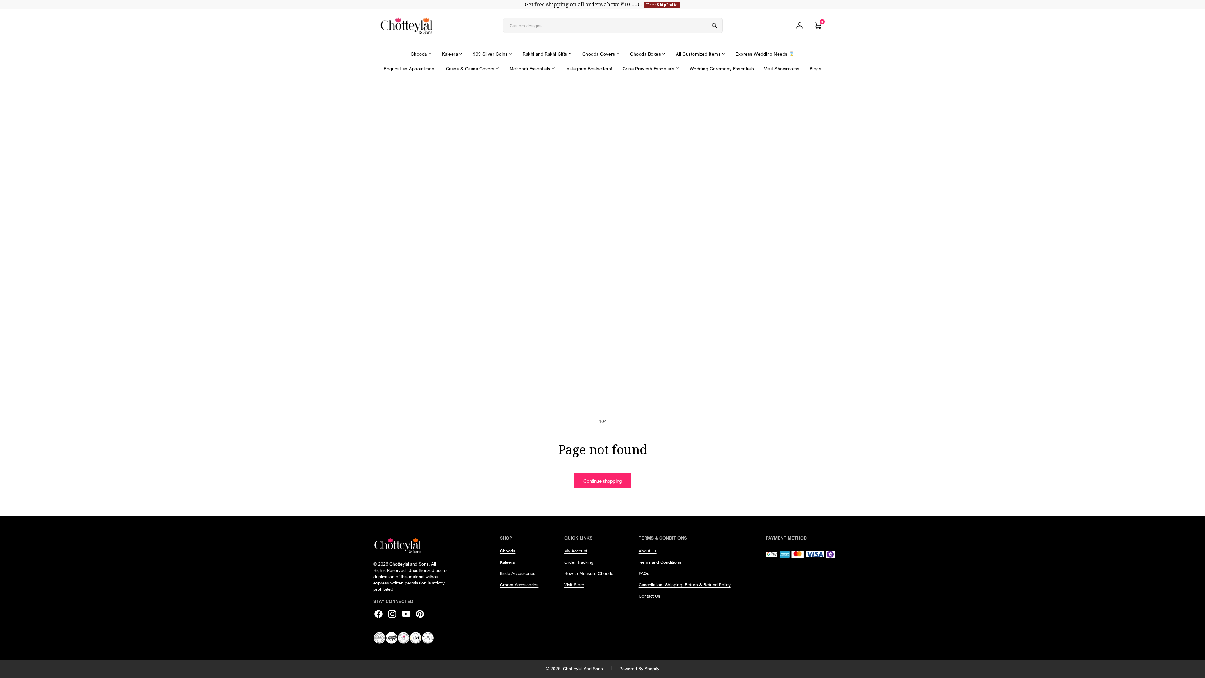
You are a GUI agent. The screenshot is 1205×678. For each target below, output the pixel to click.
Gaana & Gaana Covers (470, 68)
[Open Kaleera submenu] (460, 53)
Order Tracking (578, 562)
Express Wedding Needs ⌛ (765, 53)
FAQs (644, 573)
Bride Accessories (517, 573)
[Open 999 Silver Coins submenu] (510, 53)
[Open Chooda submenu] (430, 53)
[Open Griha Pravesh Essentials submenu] (677, 68)
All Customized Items (698, 53)
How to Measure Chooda (588, 573)
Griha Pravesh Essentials (649, 68)
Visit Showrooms (782, 68)
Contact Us (649, 596)
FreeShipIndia (662, 5)
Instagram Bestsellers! (589, 68)
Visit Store (574, 584)
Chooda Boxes (645, 53)
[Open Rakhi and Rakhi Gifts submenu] (570, 53)
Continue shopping (602, 481)
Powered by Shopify (639, 668)
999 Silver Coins (490, 53)
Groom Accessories (519, 584)
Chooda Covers (598, 53)
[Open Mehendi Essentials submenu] (553, 68)
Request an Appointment (410, 68)
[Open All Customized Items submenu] (723, 53)
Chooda (419, 53)
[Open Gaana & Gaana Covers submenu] (497, 68)
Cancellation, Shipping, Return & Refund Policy (685, 584)
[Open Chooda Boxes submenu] (663, 53)
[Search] (714, 25)
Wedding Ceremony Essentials (722, 68)
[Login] (799, 25)
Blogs (816, 68)
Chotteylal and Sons (583, 668)
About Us (648, 550)
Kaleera (450, 53)
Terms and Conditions (660, 562)
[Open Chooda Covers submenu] (618, 53)
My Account (575, 550)
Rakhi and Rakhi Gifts (545, 53)
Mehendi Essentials (530, 68)
